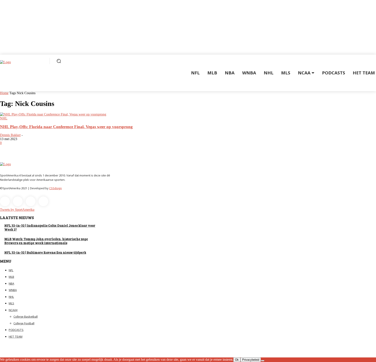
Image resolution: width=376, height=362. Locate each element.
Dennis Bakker (10, 135)
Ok (237, 359)
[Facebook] (5, 201)
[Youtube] (43, 201)
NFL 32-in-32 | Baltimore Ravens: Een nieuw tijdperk (45, 252)
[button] (58, 61)
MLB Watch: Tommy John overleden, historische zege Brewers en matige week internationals (46, 241)
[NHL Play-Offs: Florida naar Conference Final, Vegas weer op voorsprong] (53, 114)
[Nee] (262, 360)
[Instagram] (18, 201)
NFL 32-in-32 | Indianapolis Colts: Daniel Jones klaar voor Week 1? (49, 227)
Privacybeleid (250, 359)
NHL (3, 118)
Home (4, 93)
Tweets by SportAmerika (17, 209)
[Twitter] (30, 201)
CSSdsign (55, 188)
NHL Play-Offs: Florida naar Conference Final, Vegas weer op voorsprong (66, 126)
